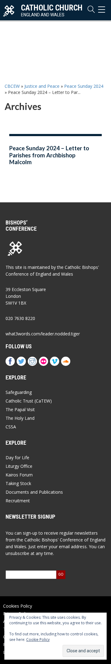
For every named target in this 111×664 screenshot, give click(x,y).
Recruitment (18, 501)
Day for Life (17, 457)
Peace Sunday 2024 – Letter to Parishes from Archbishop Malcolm (49, 155)
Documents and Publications (34, 492)
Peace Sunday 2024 (83, 86)
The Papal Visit (20, 409)
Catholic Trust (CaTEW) (29, 401)
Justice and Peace (42, 86)
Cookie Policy (38, 639)
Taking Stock (18, 483)
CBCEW (12, 86)
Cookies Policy (17, 606)
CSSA (11, 427)
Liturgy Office (19, 466)
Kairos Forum (19, 475)
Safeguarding (19, 392)
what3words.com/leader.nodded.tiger (43, 334)
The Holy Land (20, 418)
